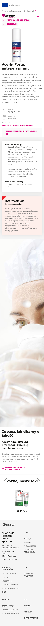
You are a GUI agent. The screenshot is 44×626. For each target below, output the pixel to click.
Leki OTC (5, 577)
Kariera (5, 600)
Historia (28, 542)
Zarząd (27, 539)
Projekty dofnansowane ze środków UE (18, 11)
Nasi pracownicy (10, 610)
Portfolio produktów (17, 20)
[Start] (8, 16)
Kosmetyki (11, 24)
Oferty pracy (8, 606)
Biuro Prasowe (31, 618)
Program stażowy (10, 613)
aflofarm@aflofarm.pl (10, 548)
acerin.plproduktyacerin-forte (17, 125)
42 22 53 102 (7, 545)
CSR (25, 567)
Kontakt (28, 612)
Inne (4, 592)
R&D (25, 600)
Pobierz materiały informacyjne (20, 131)
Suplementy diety (10, 585)
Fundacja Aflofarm (28, 575)
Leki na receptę (9, 574)
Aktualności (30, 546)
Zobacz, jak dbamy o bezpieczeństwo (15, 468)
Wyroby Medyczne (10, 588)
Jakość (27, 606)
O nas (26, 532)
